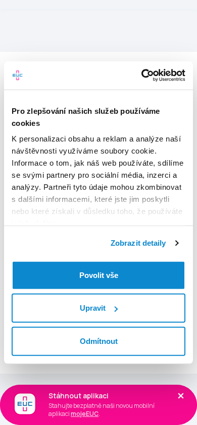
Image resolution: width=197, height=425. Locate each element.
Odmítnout (99, 340)
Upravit (93, 308)
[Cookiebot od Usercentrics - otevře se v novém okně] (141, 75)
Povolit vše (98, 274)
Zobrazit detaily (138, 243)
